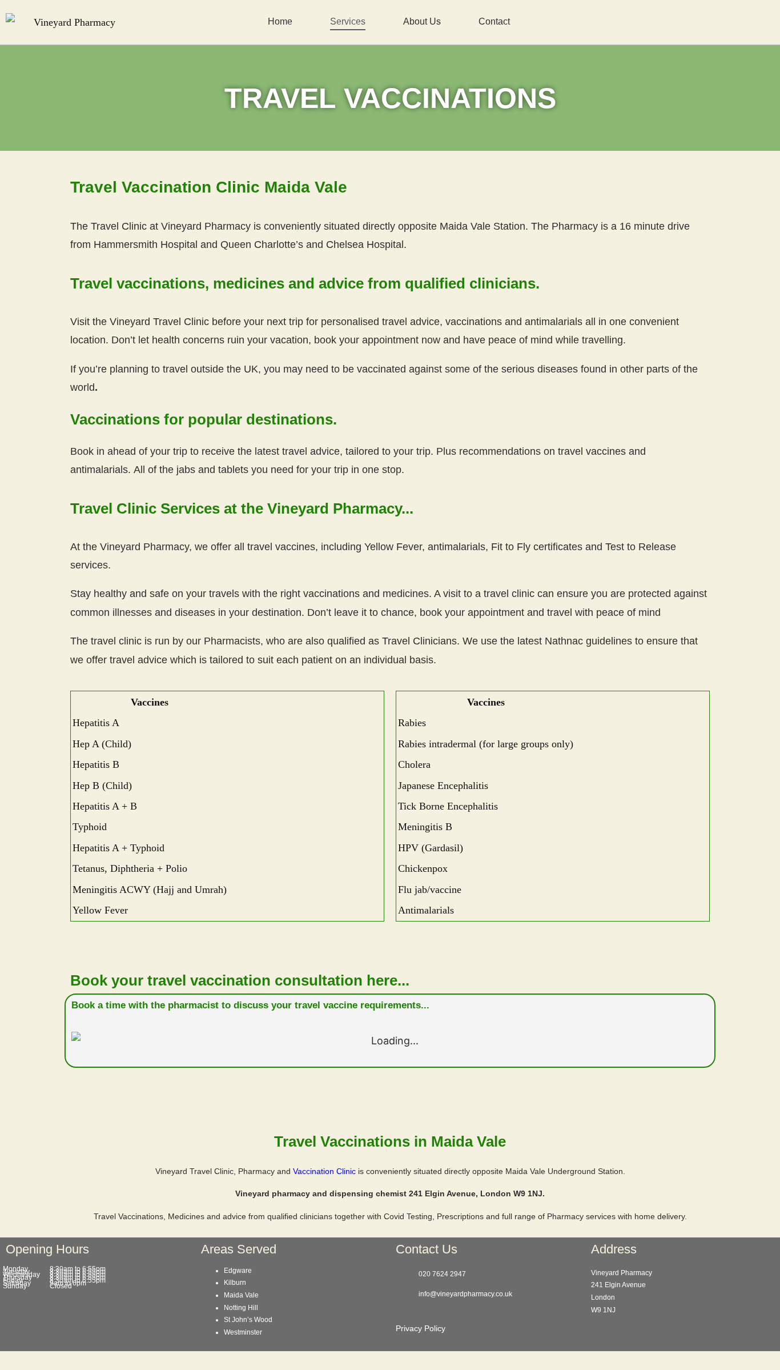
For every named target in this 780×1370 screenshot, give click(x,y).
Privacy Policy (420, 1328)
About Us (422, 21)
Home (280, 21)
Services (347, 21)
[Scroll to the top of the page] (4, 1360)
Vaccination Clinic (324, 1171)
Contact (494, 21)
